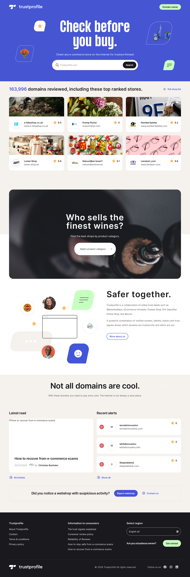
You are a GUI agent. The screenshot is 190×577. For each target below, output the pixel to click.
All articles (19, 477)
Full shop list (174, 89)
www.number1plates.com (154, 126)
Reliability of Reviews (79, 539)
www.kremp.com (91, 126)
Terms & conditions (19, 539)
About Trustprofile (18, 529)
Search (129, 65)
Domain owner (170, 7)
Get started (172, 543)
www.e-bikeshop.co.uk (36, 126)
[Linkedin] (177, 567)
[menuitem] (36, 529)
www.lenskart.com (150, 164)
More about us (117, 336)
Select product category (93, 249)
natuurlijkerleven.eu (92, 164)
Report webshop (126, 493)
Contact (13, 534)
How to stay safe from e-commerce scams (90, 544)
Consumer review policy (80, 534)
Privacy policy (16, 544)
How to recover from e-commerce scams (90, 549)
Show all (105, 477)
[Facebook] (165, 567)
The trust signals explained (82, 529)
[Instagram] (171, 567)
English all (134, 531)
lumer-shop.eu (31, 164)
